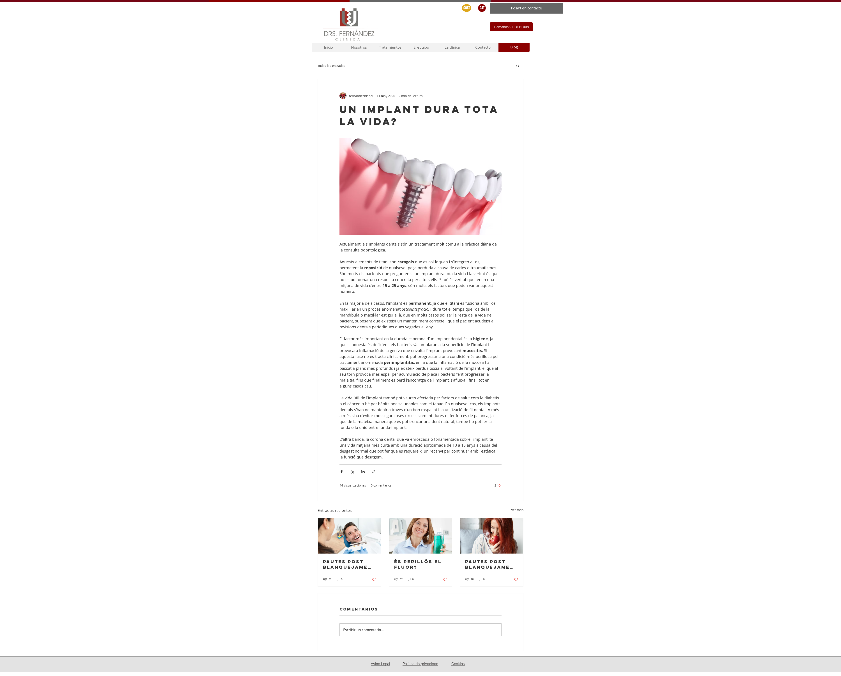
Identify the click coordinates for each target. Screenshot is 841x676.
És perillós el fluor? (418, 564)
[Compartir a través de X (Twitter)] (352, 472)
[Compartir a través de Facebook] (341, 472)
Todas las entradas (331, 66)
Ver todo (517, 510)
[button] (518, 65)
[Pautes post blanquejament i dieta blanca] (349, 536)
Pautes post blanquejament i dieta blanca (349, 564)
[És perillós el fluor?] (420, 536)
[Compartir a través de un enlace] (374, 472)
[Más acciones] (499, 95)
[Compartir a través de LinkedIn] (363, 472)
